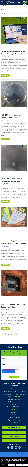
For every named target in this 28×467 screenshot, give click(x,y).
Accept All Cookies (22, 464)
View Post (5, 75)
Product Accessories (14, 399)
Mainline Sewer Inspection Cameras (14, 394)
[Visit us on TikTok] (19, 447)
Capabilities (14, 422)
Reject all (11, 464)
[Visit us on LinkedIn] (8, 447)
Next (16, 334)
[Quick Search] (24, 4)
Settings (4, 464)
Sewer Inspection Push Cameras (14, 391)
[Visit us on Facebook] (12, 447)
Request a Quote (14, 417)
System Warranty (14, 420)
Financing (14, 414)
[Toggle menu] (2, 2)
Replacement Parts (14, 402)
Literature (14, 412)
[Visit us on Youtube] (16, 447)
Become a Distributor (14, 407)
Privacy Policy (21, 453)
